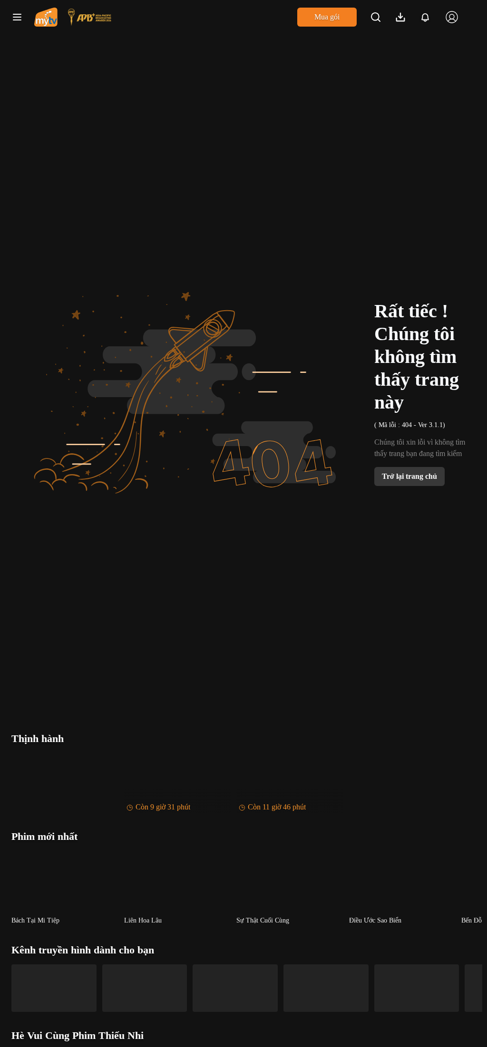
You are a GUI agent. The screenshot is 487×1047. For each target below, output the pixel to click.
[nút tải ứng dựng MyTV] (400, 17)
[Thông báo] (425, 17)
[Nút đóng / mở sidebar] (17, 17)
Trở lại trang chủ (409, 476)
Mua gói (327, 17)
